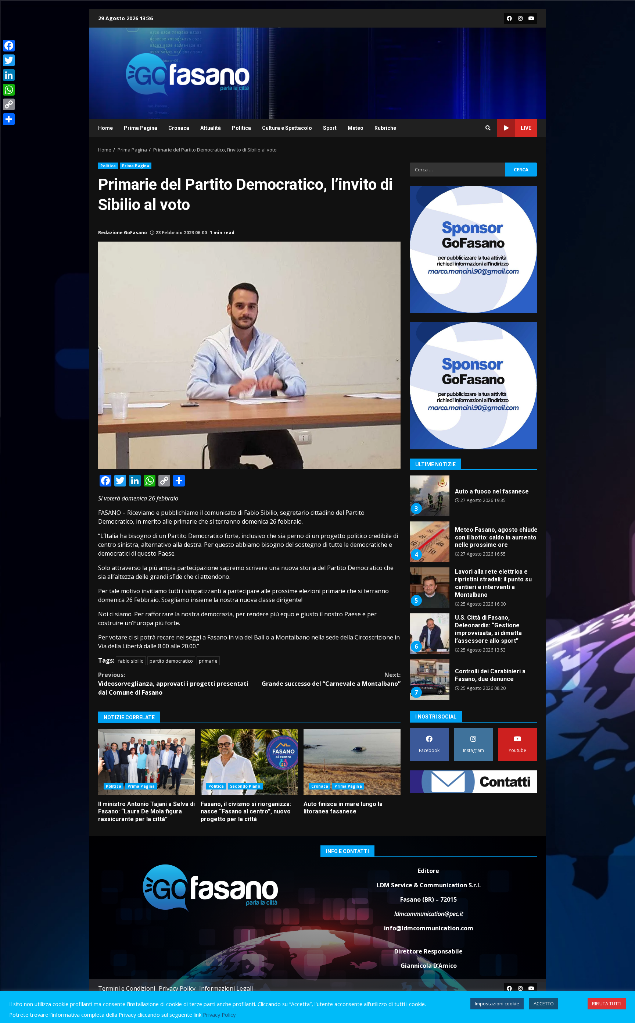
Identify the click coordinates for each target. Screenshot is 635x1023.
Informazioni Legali (226, 988)
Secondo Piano (245, 786)
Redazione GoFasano (122, 232)
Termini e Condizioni (126, 988)
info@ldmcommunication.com (428, 928)
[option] (473, 498)
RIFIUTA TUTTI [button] (606, 1003)
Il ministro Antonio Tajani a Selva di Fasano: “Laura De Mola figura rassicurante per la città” (146, 762)
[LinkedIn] (8, 75)
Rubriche (385, 128)
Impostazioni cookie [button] (497, 1003)
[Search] (488, 128)
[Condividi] (8, 119)
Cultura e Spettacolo (287, 128)
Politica (241, 128)
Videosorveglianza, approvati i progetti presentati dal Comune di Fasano (173, 683)
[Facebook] (8, 45)
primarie (208, 660)
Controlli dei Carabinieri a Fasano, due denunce (429, 679)
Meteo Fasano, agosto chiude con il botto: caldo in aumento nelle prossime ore (429, 541)
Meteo (355, 128)
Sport (330, 128)
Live (526, 128)
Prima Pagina (140, 128)
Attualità (210, 128)
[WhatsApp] (8, 89)
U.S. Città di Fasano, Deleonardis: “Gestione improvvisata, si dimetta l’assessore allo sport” (429, 633)
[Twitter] (8, 60)
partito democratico (171, 660)
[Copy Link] (8, 104)
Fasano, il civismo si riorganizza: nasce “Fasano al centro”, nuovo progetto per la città (249, 762)
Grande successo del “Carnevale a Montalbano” (331, 679)
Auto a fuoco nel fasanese (429, 495)
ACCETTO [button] (544, 1003)
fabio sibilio (131, 660)
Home (105, 128)
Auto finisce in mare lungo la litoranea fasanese (352, 762)
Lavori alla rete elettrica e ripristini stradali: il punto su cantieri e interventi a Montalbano (429, 587)
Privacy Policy (177, 988)
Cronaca (178, 128)
